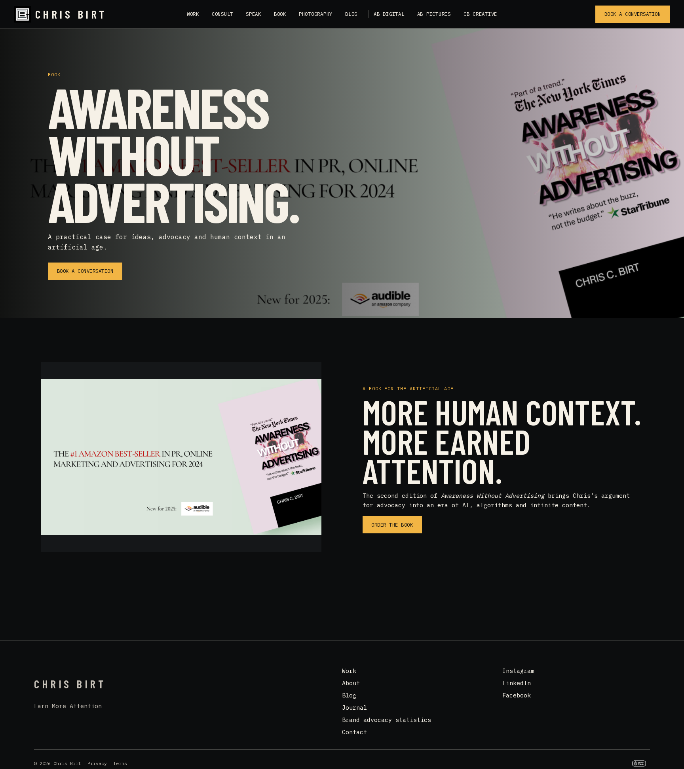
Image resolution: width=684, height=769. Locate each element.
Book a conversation (632, 14)
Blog (351, 14)
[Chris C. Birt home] (22, 14)
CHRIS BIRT (71, 14)
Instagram (518, 671)
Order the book (392, 524)
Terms (120, 763)
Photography (315, 14)
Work (193, 14)
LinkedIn (516, 683)
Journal (354, 707)
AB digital (389, 14)
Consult (222, 14)
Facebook (516, 695)
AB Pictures (434, 14)
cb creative (480, 14)
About (351, 683)
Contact (354, 732)
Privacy (97, 763)
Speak (253, 14)
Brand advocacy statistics (386, 720)
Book (280, 14)
